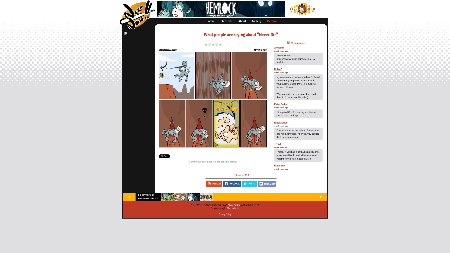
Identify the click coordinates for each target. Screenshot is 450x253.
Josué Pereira (234, 204)
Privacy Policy (225, 214)
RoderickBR (280, 122)
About (242, 21)
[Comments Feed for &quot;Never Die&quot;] (288, 43)
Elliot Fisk (279, 165)
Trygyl (277, 144)
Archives (226, 21)
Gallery (256, 21)
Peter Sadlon (281, 104)
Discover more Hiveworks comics (148, 197)
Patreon (272, 21)
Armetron (279, 47)
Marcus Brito (233, 208)
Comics (211, 21)
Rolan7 (278, 69)
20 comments (298, 43)
